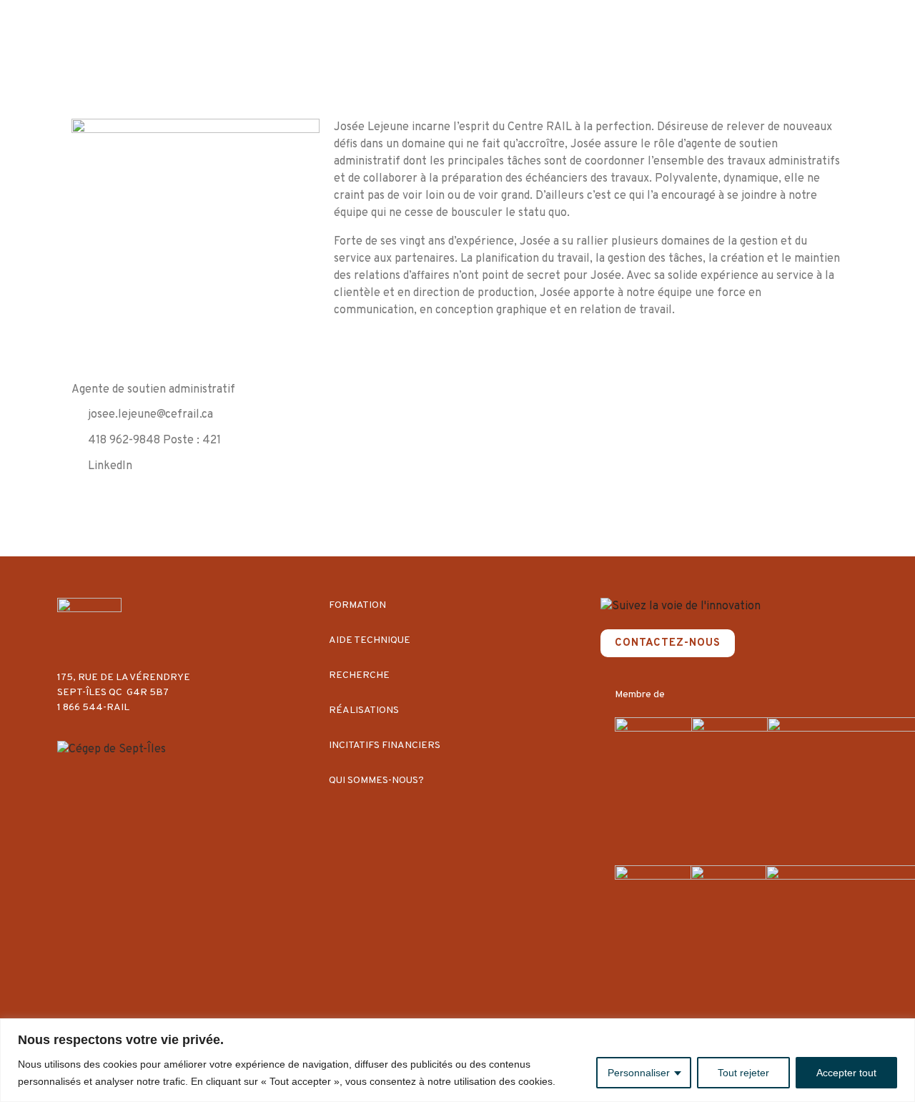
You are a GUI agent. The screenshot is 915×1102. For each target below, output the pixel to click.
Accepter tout (846, 1072)
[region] (457, 1060)
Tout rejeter (743, 1072)
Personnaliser (639, 1072)
